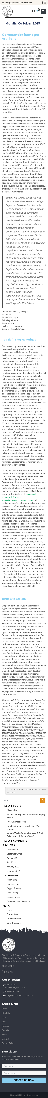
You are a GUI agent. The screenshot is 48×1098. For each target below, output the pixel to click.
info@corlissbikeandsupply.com (18, 3)
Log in (9, 910)
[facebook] (42, 2)
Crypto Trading (14, 888)
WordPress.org (14, 923)
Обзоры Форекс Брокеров (18, 901)
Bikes (4, 1009)
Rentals (5, 1030)
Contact (5, 1039)
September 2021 (14, 854)
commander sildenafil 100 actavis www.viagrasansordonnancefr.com (19, 497)
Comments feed (14, 918)
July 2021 (11, 862)
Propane (5, 1026)
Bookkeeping (13, 884)
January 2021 (13, 866)
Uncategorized (31, 789)
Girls (4, 1017)
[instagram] (45, 2)
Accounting (12, 879)
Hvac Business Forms (16, 821)
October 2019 (13, 871)
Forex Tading (12, 892)
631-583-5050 (12, 991)
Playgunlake (12, 810)
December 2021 (14, 849)
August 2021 (13, 858)
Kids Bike (6, 1013)
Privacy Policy (8, 1043)
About (4, 1034)
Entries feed (12, 914)
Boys (4, 1021)
